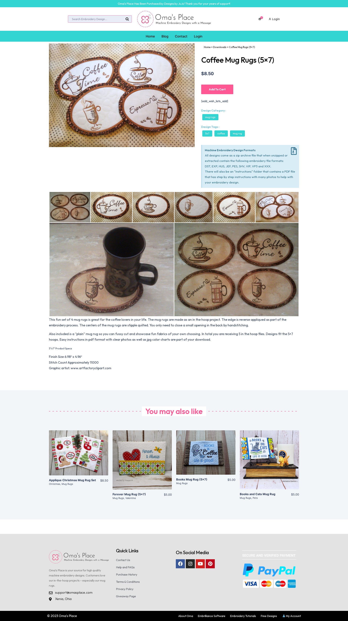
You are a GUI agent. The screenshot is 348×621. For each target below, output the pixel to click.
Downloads (219, 47)
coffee (221, 133)
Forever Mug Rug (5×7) (129, 494)
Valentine (130, 498)
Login (275, 19)
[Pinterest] (210, 563)
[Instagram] (190, 563)
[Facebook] (180, 563)
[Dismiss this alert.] (293, 151)
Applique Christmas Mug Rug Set (72, 480)
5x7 (207, 133)
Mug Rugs (210, 117)
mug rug (237, 133)
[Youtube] (200, 563)
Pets (255, 497)
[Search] (127, 19)
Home (207, 47)
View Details (78, 456)
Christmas (54, 483)
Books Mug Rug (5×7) (191, 479)
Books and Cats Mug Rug (257, 494)
